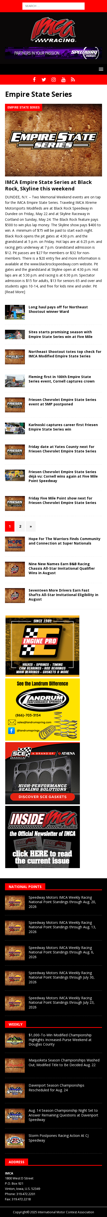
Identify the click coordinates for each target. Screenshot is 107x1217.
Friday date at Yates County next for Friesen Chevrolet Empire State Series (62, 448)
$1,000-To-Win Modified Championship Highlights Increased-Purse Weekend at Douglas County (60, 1039)
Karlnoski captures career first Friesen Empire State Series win (63, 427)
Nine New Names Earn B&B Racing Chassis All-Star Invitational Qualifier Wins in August (62, 568)
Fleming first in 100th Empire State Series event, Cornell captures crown (62, 379)
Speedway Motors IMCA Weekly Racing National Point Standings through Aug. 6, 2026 (61, 952)
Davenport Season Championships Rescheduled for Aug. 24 (56, 1087)
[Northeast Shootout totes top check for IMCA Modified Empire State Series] (15, 356)
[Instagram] (53, 80)
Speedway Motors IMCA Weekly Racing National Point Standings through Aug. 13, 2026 (62, 927)
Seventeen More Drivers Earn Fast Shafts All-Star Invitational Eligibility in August (63, 595)
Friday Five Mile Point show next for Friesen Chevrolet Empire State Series (62, 500)
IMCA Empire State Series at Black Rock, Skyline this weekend (48, 185)
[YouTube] (63, 80)
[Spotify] (73, 80)
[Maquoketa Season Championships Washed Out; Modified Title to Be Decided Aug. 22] (15, 1065)
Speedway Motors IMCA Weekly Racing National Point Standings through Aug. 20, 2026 (62, 902)
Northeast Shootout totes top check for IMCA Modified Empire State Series (65, 353)
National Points (25, 886)
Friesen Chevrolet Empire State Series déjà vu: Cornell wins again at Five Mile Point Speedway (63, 476)
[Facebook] (34, 80)
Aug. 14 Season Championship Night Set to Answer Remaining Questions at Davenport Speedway (63, 1115)
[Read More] (15, 291)
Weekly (15, 1024)
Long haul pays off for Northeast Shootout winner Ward (58, 309)
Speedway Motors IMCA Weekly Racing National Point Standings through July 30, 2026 (62, 977)
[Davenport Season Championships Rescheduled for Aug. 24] (15, 1090)
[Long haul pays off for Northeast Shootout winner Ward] (15, 312)
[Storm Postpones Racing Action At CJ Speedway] (15, 1140)
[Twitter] (44, 80)
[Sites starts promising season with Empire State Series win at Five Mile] (15, 334)
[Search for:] (53, 5)
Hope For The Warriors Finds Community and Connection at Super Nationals (65, 541)
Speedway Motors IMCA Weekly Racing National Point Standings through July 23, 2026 (62, 1002)
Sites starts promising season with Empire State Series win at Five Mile (61, 334)
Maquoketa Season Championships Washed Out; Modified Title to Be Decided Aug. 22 (64, 1062)
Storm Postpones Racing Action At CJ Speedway (59, 1137)
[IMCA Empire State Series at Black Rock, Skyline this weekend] (53, 140)
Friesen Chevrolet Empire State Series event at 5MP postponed (62, 401)
